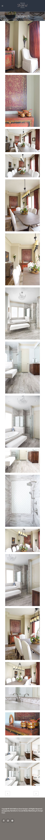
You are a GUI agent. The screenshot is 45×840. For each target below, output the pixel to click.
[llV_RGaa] (22, 462)
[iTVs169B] (22, 501)
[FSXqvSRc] (22, 634)
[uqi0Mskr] (22, 101)
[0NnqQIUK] (22, 749)
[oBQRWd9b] (22, 422)
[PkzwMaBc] (22, 260)
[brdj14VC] (22, 674)
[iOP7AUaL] (22, 541)
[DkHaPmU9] (22, 580)
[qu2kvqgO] (22, 314)
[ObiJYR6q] (22, 368)
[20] (22, 775)
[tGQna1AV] (22, 141)
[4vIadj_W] (22, 724)
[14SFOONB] (22, 699)
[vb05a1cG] (22, 47)
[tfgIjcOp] (22, 206)
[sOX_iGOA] (22, 166)
